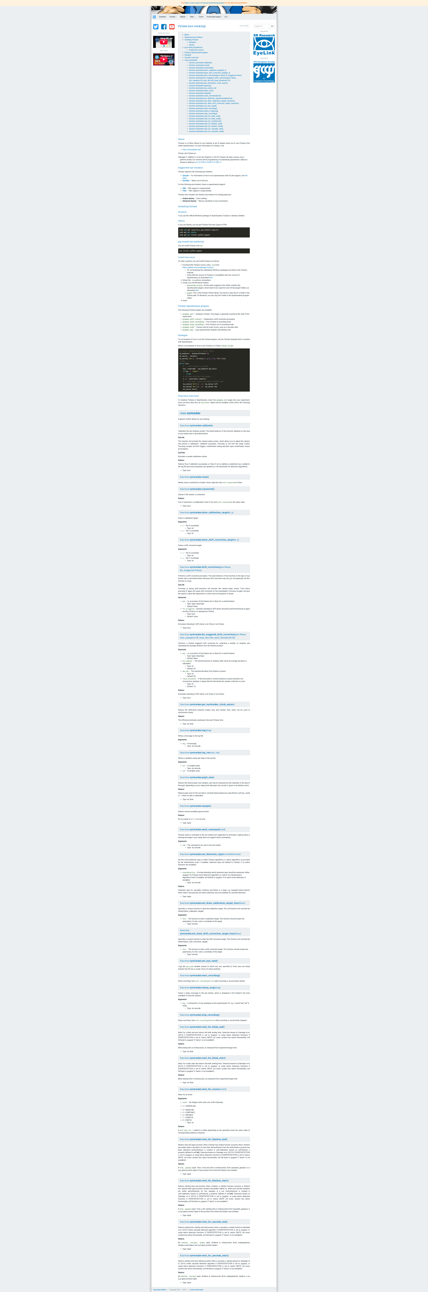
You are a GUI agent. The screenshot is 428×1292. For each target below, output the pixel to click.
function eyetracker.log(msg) (200, 86)
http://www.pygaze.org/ (192, 149)
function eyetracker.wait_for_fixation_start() (206, 126)
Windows (192, 42)
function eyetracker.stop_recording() (203, 113)
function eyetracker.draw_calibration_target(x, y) (207, 70)
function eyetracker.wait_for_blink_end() (204, 116)
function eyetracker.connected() (201, 68)
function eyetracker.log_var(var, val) (202, 88)
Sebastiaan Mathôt (159, 1290)
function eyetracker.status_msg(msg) (203, 111)
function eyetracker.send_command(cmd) (205, 96)
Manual (182, 17)
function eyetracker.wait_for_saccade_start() (206, 131)
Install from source (196, 50)
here (211, 278)
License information (196, 1290)
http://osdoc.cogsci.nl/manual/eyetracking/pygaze (205, 3)
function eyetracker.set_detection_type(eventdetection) (210, 98)
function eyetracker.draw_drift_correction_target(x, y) (209, 73)
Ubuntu (191, 45)
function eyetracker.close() (199, 65)
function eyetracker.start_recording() (203, 108)
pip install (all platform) (193, 47)
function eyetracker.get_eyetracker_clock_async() (208, 83)
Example (187, 55)
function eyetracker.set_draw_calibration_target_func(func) (212, 101)
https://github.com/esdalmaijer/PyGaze (198, 267)
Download (162, 17)
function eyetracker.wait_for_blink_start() (205, 119)
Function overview (191, 57)
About (186, 35)
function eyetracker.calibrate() (200, 63)
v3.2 (226, 17)
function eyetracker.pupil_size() (201, 91)
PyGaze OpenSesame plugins (196, 52)
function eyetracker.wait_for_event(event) (205, 121)
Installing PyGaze (191, 40)
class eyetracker (190, 60)
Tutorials (172, 17)
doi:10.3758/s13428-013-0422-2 (208, 162)
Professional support (214, 17)
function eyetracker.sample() (200, 93)
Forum (201, 17)
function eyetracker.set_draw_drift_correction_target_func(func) (214, 103)
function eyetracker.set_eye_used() (203, 106)
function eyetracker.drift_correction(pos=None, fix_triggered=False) (215, 75)
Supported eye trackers (193, 37)
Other (192, 17)
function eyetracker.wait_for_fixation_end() (205, 124)
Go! (272, 26)
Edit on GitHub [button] (244, 26)
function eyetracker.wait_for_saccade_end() (206, 129)
